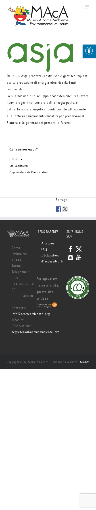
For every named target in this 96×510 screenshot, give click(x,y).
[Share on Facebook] (58, 209)
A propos (47, 243)
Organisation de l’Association (28, 172)
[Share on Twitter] (65, 209)
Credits (84, 362)
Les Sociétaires (19, 166)
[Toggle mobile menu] (87, 6)
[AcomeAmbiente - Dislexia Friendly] (46, 305)
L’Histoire (15, 159)
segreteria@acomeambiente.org (35, 332)
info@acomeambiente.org (31, 314)
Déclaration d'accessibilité (50, 258)
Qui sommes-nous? (23, 149)
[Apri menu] (89, 51)
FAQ (44, 249)
